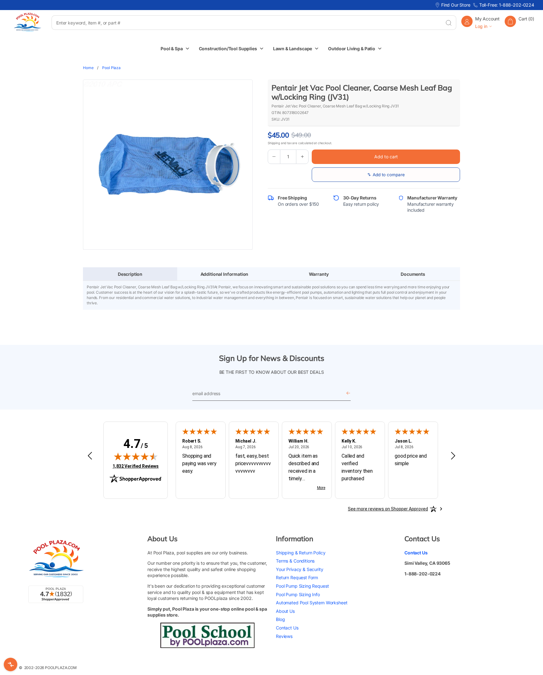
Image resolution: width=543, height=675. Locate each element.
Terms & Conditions (295, 560)
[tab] (130, 274)
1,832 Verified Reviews (135, 466)
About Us (285, 611)
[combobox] (246, 22)
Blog (280, 619)
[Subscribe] (348, 393)
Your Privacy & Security (299, 569)
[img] (136, 456)
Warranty (319, 274)
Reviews (284, 636)
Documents (413, 274)
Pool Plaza (111, 67)
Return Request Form (297, 577)
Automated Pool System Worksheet (311, 602)
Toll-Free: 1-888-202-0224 (506, 5)
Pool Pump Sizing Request (302, 586)
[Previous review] (90, 456)
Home (88, 67)
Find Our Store (455, 5)
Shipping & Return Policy (300, 552)
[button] (519, 22)
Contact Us (287, 627)
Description (130, 274)
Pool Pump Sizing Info (298, 594)
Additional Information (224, 274)
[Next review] (453, 456)
